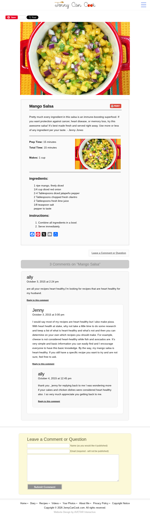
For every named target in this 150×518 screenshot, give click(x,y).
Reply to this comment (38, 300)
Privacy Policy (100, 503)
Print (116, 106)
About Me (84, 503)
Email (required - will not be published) (89, 451)
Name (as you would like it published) (89, 445)
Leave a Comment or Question (109, 253)
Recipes (43, 503)
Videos (55, 503)
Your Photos (69, 503)
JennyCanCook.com (74, 507)
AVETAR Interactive (84, 512)
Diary (33, 503)
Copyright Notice (121, 503)
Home (23, 503)
